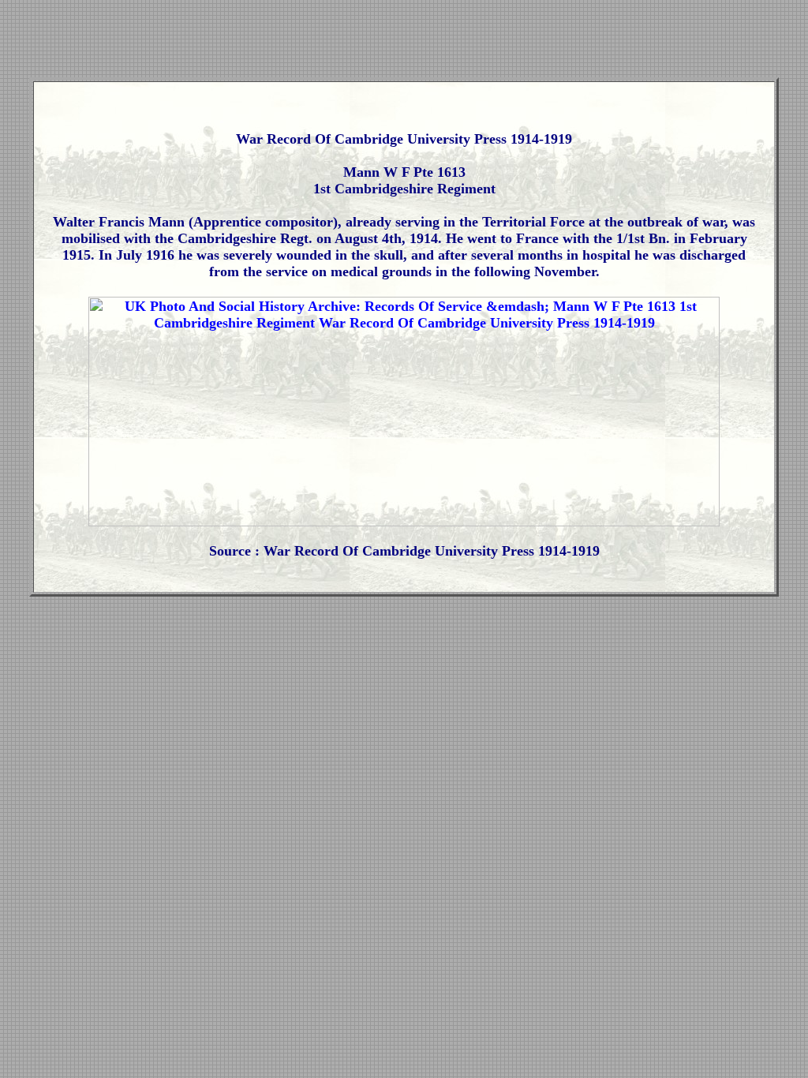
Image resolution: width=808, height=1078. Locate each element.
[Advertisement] (404, 41)
